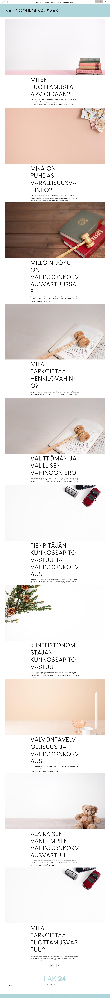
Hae (107, 1)
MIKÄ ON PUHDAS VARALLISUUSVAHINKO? (53, 179)
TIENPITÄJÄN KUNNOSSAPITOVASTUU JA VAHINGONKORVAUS (54, 559)
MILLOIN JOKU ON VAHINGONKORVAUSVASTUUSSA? (54, 277)
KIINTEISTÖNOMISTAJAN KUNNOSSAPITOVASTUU (53, 656)
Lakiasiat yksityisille (12, 983)
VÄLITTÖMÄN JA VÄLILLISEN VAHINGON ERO (53, 465)
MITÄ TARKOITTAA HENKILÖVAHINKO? (53, 375)
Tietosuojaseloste (63, 996)
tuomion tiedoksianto (68, 2)
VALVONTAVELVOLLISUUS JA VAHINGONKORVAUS (54, 750)
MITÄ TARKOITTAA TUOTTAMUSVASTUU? (54, 939)
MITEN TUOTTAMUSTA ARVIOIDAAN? (51, 86)
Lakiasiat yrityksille (27, 983)
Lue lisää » (33, 106)
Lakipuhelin (46, 2)
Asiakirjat (53, 2)
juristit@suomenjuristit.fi (56, 984)
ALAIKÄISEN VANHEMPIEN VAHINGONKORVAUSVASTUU (54, 844)
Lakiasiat (38, 2)
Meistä (59, 2)
